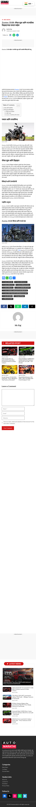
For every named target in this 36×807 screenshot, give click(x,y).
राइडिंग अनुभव (8, 113)
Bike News (7, 19)
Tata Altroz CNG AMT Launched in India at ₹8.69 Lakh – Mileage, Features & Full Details (22, 697)
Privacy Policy (5, 785)
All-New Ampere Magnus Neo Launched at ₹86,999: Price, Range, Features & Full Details (21, 705)
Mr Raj (10, 29)
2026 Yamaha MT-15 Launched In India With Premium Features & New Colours (9, 360)
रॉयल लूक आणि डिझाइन (8, 109)
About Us (4, 779)
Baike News (5, 767)
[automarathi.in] (4, 2)
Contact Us (5, 781)
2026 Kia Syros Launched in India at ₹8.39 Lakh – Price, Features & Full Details (21, 720)
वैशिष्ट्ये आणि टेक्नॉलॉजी (10, 111)
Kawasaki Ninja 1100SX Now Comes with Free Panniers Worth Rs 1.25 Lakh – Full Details (26, 360)
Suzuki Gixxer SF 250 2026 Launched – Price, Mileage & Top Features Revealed (9, 378)
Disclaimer (5, 783)
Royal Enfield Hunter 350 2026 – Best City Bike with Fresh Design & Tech (26, 378)
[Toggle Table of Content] (17, 105)
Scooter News (5, 771)
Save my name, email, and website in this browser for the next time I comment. (18, 422)
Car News (4, 769)
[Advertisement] (18, 70)
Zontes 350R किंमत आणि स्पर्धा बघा (12, 114)
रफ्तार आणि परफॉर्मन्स (8, 108)
